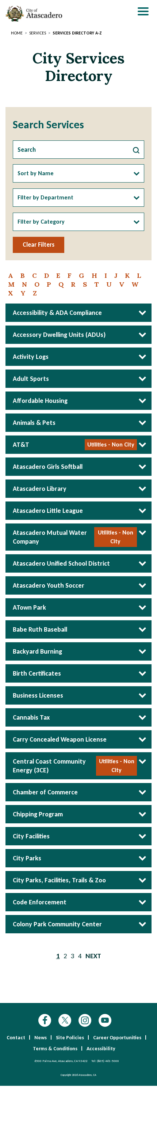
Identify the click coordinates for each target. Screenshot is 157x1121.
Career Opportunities (117, 1037)
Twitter (64, 1020)
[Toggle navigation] (143, 12)
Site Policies (70, 1037)
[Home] (34, 13)
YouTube (105, 1020)
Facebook (44, 1020)
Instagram (84, 1020)
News (40, 1037)
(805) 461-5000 (108, 1061)
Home (17, 33)
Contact (16, 1037)
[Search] (136, 149)
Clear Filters (38, 245)
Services (37, 33)
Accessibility (101, 1048)
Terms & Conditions (55, 1048)
